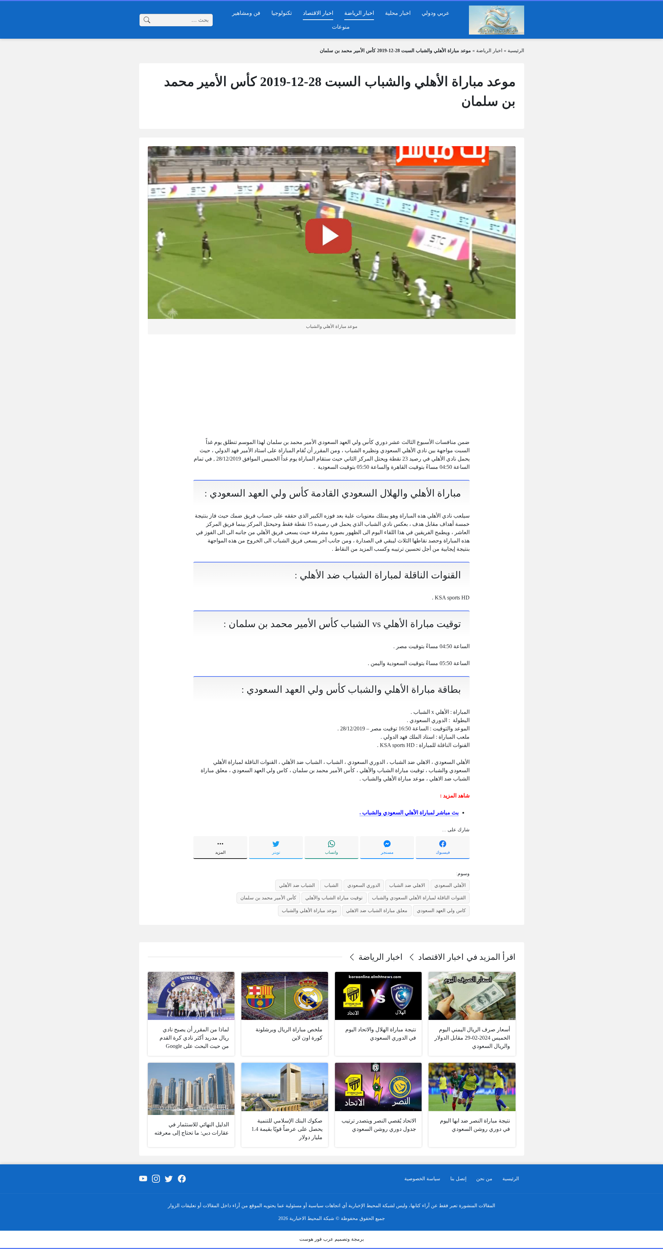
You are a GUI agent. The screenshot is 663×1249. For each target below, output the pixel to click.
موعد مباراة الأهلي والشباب (309, 910)
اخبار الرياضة (489, 50)
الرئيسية (516, 50)
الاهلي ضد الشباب (407, 885)
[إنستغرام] (156, 1178)
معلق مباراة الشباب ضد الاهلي (376, 910)
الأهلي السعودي (450, 885)
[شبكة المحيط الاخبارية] (496, 20)
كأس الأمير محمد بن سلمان (268, 897)
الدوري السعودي (363, 885)
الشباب (331, 885)
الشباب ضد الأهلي (297, 885)
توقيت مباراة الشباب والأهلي (334, 897)
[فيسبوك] (181, 1178)
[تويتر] (168, 1178)
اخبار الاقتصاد (441, 957)
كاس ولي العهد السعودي (441, 910)
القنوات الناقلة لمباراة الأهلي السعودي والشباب (419, 897)
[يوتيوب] (142, 1178)
